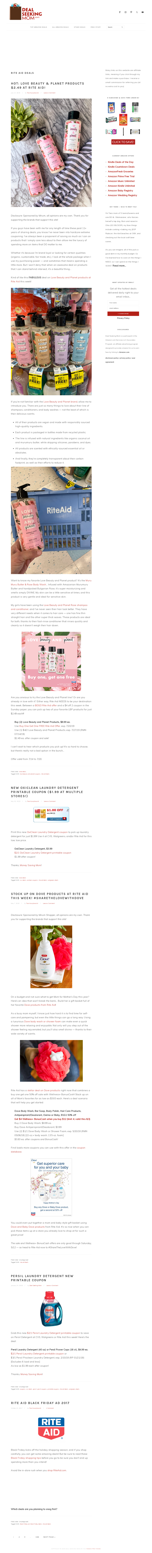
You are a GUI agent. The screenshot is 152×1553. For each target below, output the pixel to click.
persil (35, 1389)
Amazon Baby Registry (120, 190)
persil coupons (42, 1389)
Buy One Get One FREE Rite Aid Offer (39, 726)
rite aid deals (45, 774)
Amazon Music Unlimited (121, 181)
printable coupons (53, 1389)
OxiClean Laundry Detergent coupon (47, 832)
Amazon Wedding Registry (122, 195)
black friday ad (25, 1524)
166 (37, 1537)
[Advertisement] (76, 48)
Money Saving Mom (30, 865)
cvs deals (23, 880)
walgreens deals (53, 880)
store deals (22, 771)
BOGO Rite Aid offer (46, 705)
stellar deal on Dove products (43, 1090)
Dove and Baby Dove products (28, 1226)
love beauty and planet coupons (30, 774)
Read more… (119, 265)
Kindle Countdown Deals (121, 166)
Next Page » (49, 1537)
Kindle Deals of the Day (121, 162)
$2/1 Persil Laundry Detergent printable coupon (53, 1333)
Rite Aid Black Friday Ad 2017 (40, 1403)
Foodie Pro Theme (93, 1548)
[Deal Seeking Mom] (26, 20)
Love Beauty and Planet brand (60, 401)
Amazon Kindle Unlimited (121, 185)
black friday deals (36, 1524)
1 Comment (50, 1408)
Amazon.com (124, 352)
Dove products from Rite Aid (40, 1004)
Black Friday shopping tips (26, 1457)
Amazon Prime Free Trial (121, 176)
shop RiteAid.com (57, 1470)
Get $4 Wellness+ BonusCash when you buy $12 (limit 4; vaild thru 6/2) (52, 1119)
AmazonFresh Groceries (120, 171)
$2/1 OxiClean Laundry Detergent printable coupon (42, 852)
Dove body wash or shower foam (42, 1021)
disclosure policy (112, 358)
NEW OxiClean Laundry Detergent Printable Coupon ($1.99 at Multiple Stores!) (47, 792)
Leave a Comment (49, 93)
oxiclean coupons (32, 880)
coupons (22, 1389)
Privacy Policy (123, 318)
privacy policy (125, 358)
